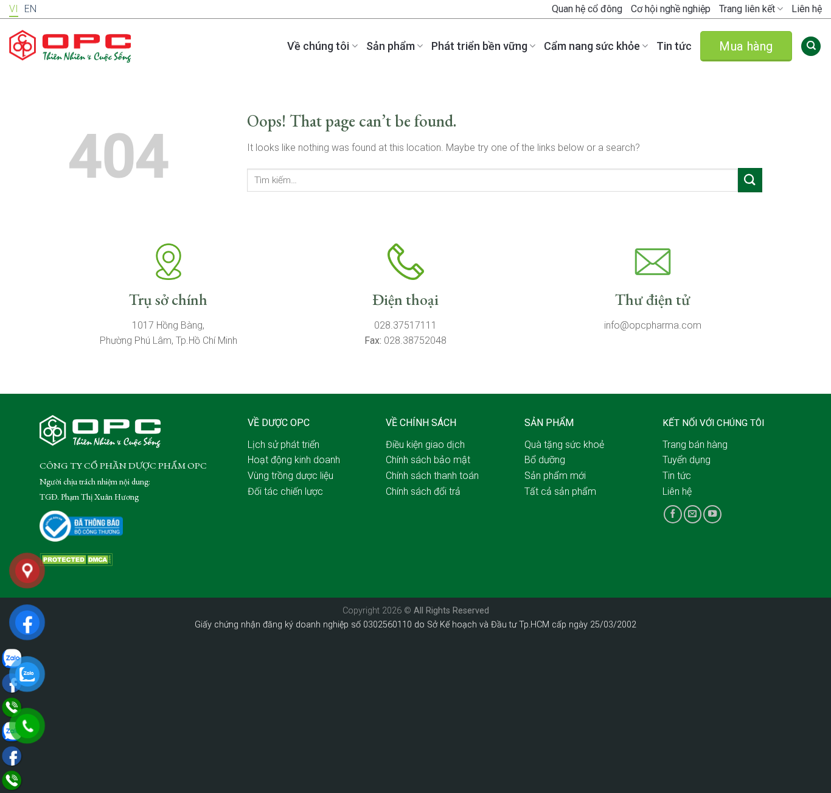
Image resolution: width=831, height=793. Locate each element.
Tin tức (674, 46)
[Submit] (750, 180)
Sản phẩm (390, 46)
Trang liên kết (747, 9)
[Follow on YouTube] (712, 514)
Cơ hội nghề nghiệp (671, 9)
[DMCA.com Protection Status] (76, 559)
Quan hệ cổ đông (587, 9)
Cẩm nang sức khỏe (592, 46)
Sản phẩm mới (555, 475)
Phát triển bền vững (479, 46)
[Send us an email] (693, 514)
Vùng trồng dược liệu (290, 475)
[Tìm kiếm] (811, 47)
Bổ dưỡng (544, 460)
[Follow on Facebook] (673, 514)
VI (13, 9)
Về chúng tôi (318, 46)
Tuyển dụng (686, 460)
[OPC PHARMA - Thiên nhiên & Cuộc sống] (70, 46)
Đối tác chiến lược (285, 491)
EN (30, 9)
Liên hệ (806, 9)
